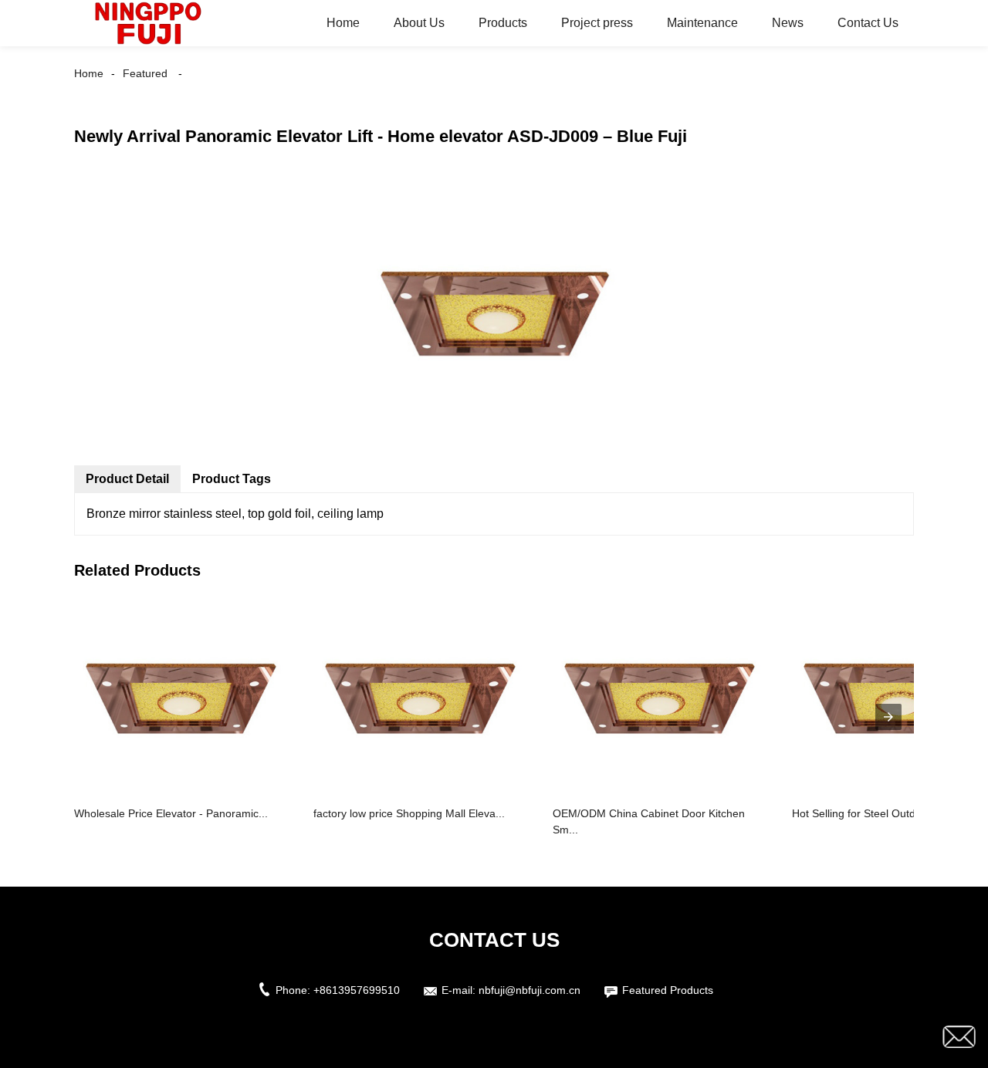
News (788, 22)
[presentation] (888, 717)
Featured (145, 73)
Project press (597, 22)
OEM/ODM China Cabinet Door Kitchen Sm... (649, 821)
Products (503, 22)
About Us (419, 22)
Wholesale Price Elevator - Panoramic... (171, 813)
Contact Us (867, 22)
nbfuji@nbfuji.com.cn (529, 990)
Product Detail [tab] (127, 478)
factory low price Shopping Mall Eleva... (409, 813)
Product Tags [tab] (231, 478)
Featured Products (667, 990)
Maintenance (702, 22)
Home (343, 22)
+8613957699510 (356, 990)
